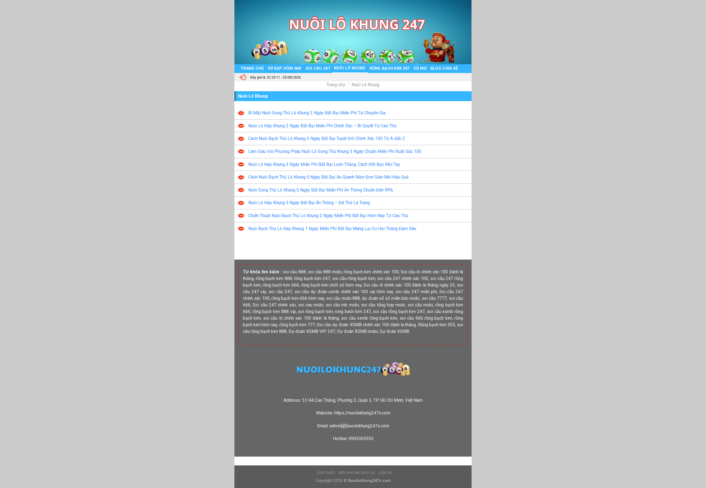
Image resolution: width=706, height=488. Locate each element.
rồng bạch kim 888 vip (274, 311)
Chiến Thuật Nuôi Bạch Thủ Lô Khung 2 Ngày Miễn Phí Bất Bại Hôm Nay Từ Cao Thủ (328, 215)
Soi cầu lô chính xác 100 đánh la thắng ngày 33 (409, 285)
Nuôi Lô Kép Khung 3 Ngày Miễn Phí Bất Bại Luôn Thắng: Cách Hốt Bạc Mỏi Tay (324, 164)
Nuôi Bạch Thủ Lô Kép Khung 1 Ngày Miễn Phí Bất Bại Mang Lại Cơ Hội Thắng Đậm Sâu (332, 228)
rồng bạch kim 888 (274, 278)
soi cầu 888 (294, 271)
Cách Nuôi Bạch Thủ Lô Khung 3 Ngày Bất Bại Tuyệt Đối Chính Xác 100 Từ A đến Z (326, 138)
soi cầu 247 (280, 291)
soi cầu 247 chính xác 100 (402, 278)
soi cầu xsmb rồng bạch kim (369, 318)
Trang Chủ (252, 68)
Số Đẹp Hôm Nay (285, 68)
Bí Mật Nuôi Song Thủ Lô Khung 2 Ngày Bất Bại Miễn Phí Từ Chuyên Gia (317, 112)
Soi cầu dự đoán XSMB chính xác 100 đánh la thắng (366, 324)
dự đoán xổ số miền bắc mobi (390, 298)
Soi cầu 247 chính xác (274, 305)
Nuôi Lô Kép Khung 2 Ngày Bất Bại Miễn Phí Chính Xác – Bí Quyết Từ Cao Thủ (322, 125)
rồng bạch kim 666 (281, 285)
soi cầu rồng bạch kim (353, 278)
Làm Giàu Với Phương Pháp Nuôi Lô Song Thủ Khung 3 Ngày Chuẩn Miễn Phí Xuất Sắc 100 (334, 151)
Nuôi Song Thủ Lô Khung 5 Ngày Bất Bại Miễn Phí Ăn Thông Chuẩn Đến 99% (320, 190)
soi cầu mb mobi (342, 305)
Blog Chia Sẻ (444, 68)
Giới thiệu (326, 473)
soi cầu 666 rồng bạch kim (426, 318)
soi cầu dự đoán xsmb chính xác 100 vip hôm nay (344, 291)
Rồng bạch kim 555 (436, 324)
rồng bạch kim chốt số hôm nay (331, 285)
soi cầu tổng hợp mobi (383, 305)
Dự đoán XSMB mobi (357, 331)
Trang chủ (336, 84)
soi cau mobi (310, 305)
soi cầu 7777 (434, 298)
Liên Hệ (385, 473)
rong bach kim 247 (353, 311)
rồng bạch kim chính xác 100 (371, 271)
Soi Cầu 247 (318, 68)
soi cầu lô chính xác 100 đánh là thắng (301, 318)
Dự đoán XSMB (394, 331)
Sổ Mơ (419, 68)
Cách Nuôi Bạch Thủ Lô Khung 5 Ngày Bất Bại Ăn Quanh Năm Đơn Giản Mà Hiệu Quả (328, 177)
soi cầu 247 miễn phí (416, 291)
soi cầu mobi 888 (343, 298)
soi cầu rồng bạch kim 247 (399, 311)
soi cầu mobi (420, 305)
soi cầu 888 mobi (325, 271)
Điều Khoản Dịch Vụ (357, 473)
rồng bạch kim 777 (297, 324)
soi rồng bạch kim (315, 311)
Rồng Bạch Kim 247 (390, 68)
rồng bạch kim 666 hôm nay (297, 298)
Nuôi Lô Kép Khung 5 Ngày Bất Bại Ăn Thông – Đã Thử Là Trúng (309, 202)
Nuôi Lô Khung (350, 68)
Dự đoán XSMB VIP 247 (311, 331)
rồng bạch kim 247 (312, 278)
